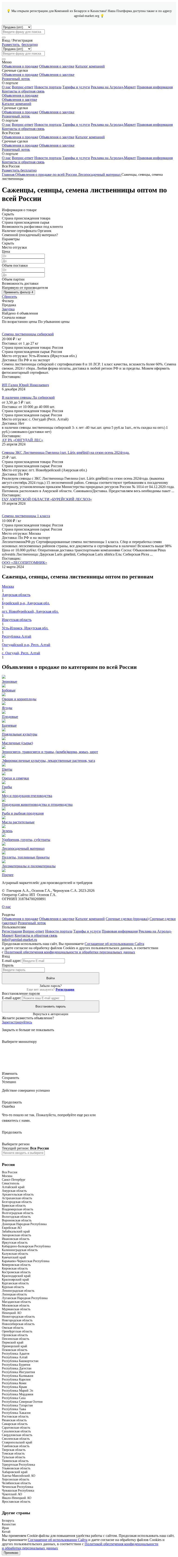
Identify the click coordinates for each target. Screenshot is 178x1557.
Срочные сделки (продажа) (127, 919)
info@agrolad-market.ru (19, 940)
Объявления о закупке (56, 66)
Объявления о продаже (20, 66)
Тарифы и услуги (76, 87)
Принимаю (11, 1552)
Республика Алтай (16, 636)
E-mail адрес (11, 961)
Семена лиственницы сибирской (28, 334)
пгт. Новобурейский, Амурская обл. (30, 611)
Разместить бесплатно (19, 170)
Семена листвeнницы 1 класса (26, 516)
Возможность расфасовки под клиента (32, 227)
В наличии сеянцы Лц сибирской (28, 397)
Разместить (20, 44)
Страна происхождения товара (26, 218)
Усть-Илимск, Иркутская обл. (25, 628)
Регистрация (12, 931)
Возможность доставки (20, 283)
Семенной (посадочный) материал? (30, 235)
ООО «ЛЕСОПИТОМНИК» (24, 563)
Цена (6, 251)
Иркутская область (17, 620)
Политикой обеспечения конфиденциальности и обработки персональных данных (69, 952)
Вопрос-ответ (22, 87)
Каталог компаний (90, 66)
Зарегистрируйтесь (17, 1022)
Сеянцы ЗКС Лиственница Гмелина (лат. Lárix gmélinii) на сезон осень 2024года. (66, 452)
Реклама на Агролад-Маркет (113, 87)
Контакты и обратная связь (23, 91)
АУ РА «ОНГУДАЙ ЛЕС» (22, 440)
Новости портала (47, 87)
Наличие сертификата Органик (26, 231)
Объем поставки (15, 265)
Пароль (7, 965)
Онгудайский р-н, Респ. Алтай (26, 645)
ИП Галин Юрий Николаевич (25, 385)
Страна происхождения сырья (25, 222)
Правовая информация (155, 87)
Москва (8, 586)
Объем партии (13, 279)
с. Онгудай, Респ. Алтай (21, 653)
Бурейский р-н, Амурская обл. (26, 603)
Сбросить (9, 297)
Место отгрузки (14, 247)
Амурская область (16, 595)
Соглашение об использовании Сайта (114, 944)
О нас (6, 87)
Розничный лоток (16, 79)
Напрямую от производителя (25, 288)
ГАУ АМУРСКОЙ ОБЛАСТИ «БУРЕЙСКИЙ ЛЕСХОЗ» (47, 499)
